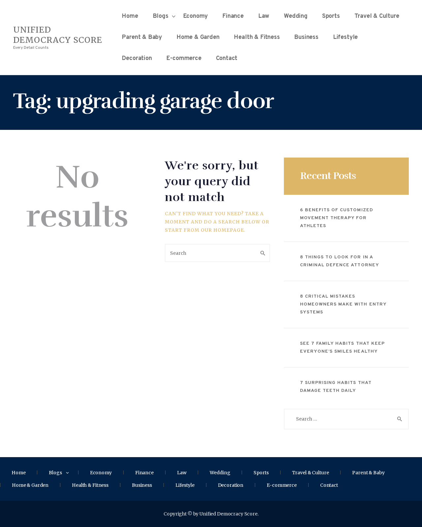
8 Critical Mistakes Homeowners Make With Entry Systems (343, 304)
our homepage (222, 230)
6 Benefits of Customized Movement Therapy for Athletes (336, 218)
